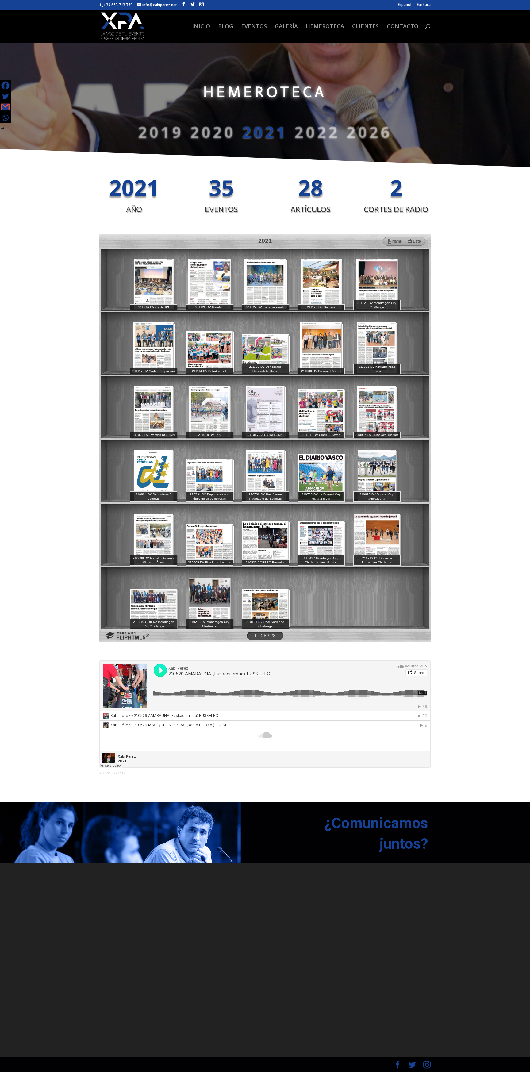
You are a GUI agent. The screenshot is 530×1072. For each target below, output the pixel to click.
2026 (369, 133)
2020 (213, 133)
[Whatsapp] (5, 117)
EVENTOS (254, 27)
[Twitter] (5, 96)
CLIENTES (365, 27)
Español (404, 5)
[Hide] (2, 128)
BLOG (225, 27)
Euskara (424, 5)
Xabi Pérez (107, 773)
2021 (265, 133)
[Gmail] (5, 107)
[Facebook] (5, 85)
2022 (317, 133)
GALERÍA (286, 27)
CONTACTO (402, 27)
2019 (160, 133)
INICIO (201, 27)
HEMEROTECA (325, 27)
